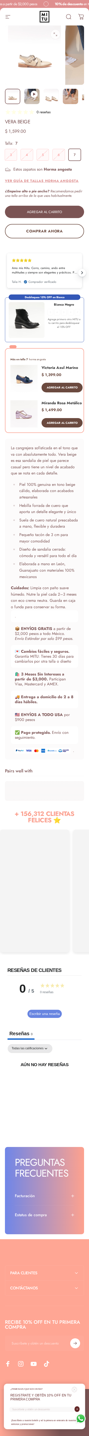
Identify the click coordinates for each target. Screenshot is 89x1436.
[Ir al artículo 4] (70, 96)
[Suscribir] (75, 1343)
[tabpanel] (44, 1081)
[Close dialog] (74, 1389)
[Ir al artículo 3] (51, 96)
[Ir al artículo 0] (12, 96)
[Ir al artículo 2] (32, 96)
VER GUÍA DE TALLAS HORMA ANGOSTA (42, 180)
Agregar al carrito (62, 387)
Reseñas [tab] (21, 1033)
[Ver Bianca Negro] (26, 320)
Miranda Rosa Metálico (62, 403)
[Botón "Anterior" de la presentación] (7, 273)
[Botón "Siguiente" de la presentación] (82, 273)
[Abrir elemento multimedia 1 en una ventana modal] (55, 34)
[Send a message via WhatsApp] (81, 1418)
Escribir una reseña (44, 1014)
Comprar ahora (44, 231)
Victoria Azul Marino (60, 367)
